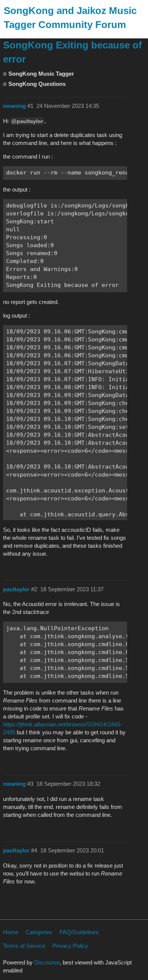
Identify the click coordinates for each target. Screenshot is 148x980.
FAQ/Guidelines (79, 932)
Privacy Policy (70, 946)
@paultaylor (27, 121)
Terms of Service (24, 946)
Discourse (47, 962)
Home (10, 932)
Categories (38, 932)
